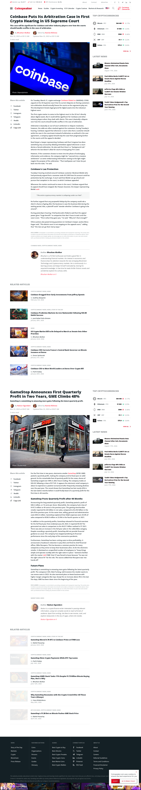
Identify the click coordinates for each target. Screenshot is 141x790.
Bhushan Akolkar (23, 33)
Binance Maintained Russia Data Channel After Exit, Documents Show (117, 65)
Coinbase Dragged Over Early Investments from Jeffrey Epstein (58, 295)
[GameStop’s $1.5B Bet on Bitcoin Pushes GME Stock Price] (19, 715)
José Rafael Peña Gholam (41, 318)
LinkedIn (17, 124)
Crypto (13, 754)
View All (126, 51)
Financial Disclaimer (100, 765)
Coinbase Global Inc (68, 100)
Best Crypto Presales (59, 754)
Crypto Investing (56, 8)
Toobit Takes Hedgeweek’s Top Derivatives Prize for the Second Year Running (117, 104)
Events (33, 758)
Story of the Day (57, 310)
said (37, 189)
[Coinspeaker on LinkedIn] (126, 2)
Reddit (16, 120)
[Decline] (136, 772)
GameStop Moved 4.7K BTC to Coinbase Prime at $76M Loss (55, 640)
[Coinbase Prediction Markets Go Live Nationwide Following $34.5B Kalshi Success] (19, 315)
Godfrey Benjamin (39, 298)
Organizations (36, 751)
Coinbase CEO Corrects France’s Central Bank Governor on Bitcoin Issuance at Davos (59, 351)
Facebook (17, 106)
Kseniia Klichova (51, 33)
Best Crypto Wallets (59, 765)
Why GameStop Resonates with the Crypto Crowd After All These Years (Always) (58, 696)
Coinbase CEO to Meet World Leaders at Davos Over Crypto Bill (57, 368)
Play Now (117, 786)
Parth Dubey (37, 372)
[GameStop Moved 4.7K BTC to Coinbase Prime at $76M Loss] (19, 641)
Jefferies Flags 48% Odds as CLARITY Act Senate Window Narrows (115, 91)
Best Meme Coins (58, 761)
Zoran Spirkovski (39, 355)
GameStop (72, 473)
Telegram (17, 117)
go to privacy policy (128, 781)
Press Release (15, 761)
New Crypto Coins (58, 758)
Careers (96, 754)
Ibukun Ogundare (24, 406)
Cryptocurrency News (49, 245)
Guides (46, 8)
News (40, 8)
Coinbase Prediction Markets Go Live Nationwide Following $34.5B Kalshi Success (59, 314)
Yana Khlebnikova (39, 700)
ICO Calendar (69, 8)
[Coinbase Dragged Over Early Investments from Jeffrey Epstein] (19, 296)
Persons (34, 754)
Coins (33, 747)
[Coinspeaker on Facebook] (115, 2)
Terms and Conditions (101, 761)
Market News (35, 598)
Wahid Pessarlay (38, 643)
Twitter (16, 110)
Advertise (104, 2)
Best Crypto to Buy (58, 747)
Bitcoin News (35, 710)
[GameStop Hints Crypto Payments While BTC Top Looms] (19, 660)
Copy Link (17, 128)
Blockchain (15, 758)
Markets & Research (96, 8)
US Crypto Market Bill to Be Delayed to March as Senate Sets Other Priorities (59, 332)
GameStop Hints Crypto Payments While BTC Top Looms (54, 658)
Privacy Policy (98, 768)
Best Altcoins (56, 751)
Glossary (34, 765)
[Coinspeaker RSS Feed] (130, 2)
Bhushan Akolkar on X (48, 274)
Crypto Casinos (81, 8)
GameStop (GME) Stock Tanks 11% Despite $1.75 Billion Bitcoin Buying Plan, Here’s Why (60, 677)
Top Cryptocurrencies (106, 15)
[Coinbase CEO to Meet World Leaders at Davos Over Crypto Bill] (19, 370)
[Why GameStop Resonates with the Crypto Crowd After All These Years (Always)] (19, 697)
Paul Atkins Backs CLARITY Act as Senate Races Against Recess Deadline (117, 78)
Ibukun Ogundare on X (49, 619)
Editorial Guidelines (100, 758)
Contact (94, 2)
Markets (14, 751)
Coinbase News (36, 245)
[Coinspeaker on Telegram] (122, 2)
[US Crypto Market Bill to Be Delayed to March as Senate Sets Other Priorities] (19, 333)
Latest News (100, 56)
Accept (115, 781)
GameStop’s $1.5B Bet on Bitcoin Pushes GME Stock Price (55, 713)
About (84, 2)
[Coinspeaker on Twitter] (118, 2)
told (44, 555)
